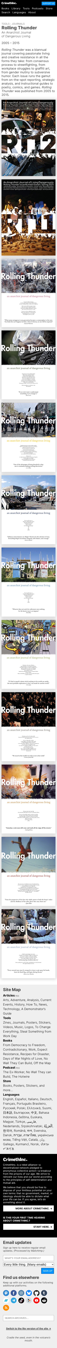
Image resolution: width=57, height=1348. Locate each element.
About (32, 12)
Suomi (46, 1108)
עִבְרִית (18, 1135)
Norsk (35, 1144)
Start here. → (42, 1226)
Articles (9, 995)
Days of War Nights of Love (22, 1058)
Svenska (40, 1130)
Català (33, 1139)
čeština (24, 1117)
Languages (19, 12)
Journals (18, 23)
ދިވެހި (41, 1139)
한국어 (7, 1130)
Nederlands (11, 1126)
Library (16, 8)
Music (18, 1027)
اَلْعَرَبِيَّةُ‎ (48, 1126)
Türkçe (20, 1121)
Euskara (36, 1117)
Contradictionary (15, 1049)
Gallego (8, 1144)
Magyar (8, 1121)
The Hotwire (21, 1076)
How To (31, 1004)
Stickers (44, 1022)
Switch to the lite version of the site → (28, 1328)
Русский (9, 1108)
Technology (11, 1009)
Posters (31, 1022)
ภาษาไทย (29, 1135)
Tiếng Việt (19, 1139)
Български (21, 1112)
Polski (21, 1108)
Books (5, 8)
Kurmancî (22, 1144)
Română (19, 1130)
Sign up (47, 1271)
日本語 (7, 1112)
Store (49, 8)
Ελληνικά (34, 1108)
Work (32, 1049)
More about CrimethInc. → (34, 1208)
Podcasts (37, 8)
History (19, 1004)
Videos (8, 1027)
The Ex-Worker (13, 1072)
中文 (34, 1112)
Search (6, 12)
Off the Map (42, 1063)
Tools (26, 8)
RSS (17, 996)
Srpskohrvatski (31, 1126)
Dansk (7, 1135)
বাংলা (29, 1130)
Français (9, 1103)
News (43, 1004)
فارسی (31, 1121)
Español (20, 1099)
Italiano (33, 1099)
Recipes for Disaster (34, 1054)
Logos (29, 1027)
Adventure (17, 1000)
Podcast (9, 1067)
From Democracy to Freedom (24, 1045)
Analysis (33, 1000)
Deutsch (46, 1099)
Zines (7, 1022)
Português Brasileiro (31, 1103)
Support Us (48, 3)
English (8, 1099)
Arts (6, 1000)
